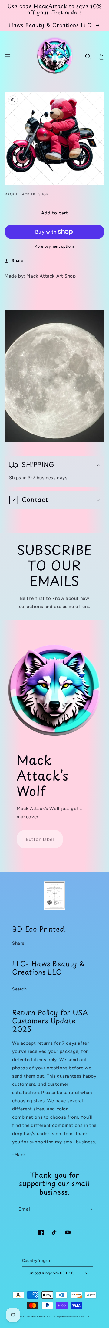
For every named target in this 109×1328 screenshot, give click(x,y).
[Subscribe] (90, 1209)
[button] (7, 56)
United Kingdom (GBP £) (51, 1273)
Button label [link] (40, 839)
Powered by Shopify (75, 1316)
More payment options (54, 246)
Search (19, 989)
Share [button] (18, 260)
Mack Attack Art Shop (46, 1316)
